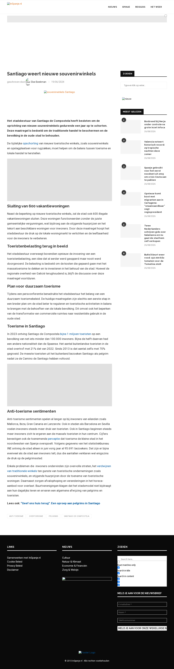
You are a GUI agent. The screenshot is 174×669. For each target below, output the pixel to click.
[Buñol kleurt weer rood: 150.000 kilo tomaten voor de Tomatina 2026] (130, 260)
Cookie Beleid (14, 561)
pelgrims (53, 516)
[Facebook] (144, 24)
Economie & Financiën (74, 565)
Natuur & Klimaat (71, 561)
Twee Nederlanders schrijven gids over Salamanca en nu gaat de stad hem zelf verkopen (155, 233)
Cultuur (66, 557)
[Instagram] (148, 24)
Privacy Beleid (14, 565)
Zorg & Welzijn (70, 569)
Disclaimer (13, 569)
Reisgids (140, 7)
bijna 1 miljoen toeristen (75, 334)
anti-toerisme (16, 516)
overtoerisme (36, 516)
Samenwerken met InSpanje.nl (24, 557)
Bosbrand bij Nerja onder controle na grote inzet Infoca (155, 124)
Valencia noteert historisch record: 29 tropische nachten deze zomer (154, 147)
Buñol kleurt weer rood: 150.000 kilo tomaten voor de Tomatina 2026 (154, 259)
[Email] (155, 24)
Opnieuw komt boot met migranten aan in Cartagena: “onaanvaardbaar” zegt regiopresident (154, 202)
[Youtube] (151, 24)
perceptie (54, 438)
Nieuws (112, 7)
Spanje (126, 7)
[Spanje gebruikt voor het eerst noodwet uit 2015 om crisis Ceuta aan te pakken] (130, 173)
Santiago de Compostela (76, 516)
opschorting (30, 143)
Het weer (156, 7)
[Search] (165, 24)
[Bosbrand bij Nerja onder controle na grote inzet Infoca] (130, 126)
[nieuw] (126, 98)
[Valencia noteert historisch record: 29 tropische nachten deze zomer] (130, 147)
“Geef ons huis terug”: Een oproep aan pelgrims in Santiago (60, 503)
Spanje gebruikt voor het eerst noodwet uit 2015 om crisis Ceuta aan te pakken (155, 173)
